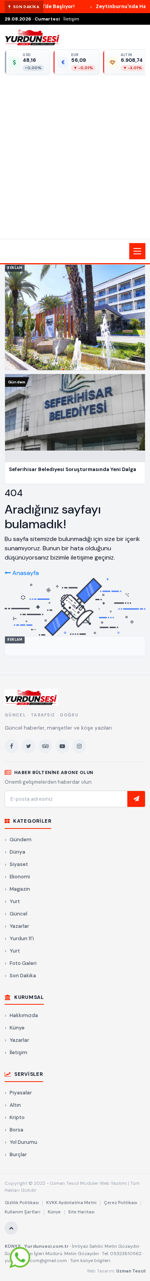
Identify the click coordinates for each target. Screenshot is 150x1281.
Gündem (21, 839)
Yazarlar (19, 926)
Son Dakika (23, 975)
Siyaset (19, 864)
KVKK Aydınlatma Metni (71, 1203)
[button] (75, 251)
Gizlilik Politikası (22, 1203)
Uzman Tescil (130, 1271)
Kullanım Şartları (22, 1212)
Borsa (16, 1129)
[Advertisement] (75, 155)
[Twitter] (28, 746)
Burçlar (18, 1154)
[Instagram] (79, 746)
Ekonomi (20, 876)
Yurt (15, 901)
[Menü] (137, 251)
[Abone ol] (136, 799)
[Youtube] (62, 746)
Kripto (17, 1117)
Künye (17, 1027)
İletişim (71, 19)
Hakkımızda (24, 1015)
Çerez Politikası (120, 1203)
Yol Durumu (23, 1142)
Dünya (17, 852)
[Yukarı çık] (11, 1228)
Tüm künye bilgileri (90, 1260)
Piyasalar (21, 1092)
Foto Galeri (23, 963)
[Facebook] (11, 746)
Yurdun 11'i (22, 938)
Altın (15, 1105)
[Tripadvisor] (45, 746)
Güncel (18, 913)
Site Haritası (81, 1212)
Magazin (20, 889)
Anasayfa (25, 573)
